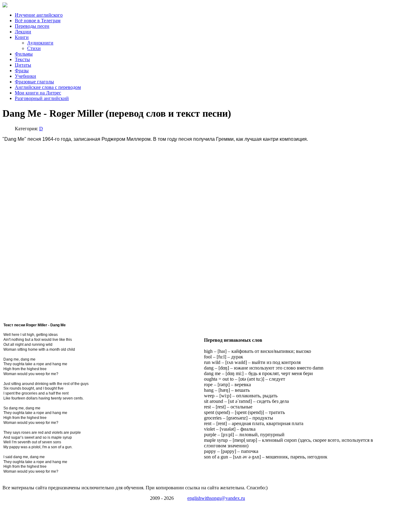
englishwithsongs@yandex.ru (216, 498)
